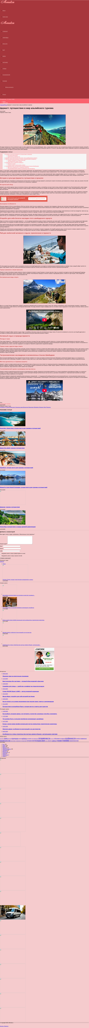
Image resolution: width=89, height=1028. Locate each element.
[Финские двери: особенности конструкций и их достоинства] (10, 631)
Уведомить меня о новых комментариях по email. (13, 553)
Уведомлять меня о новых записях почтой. (12, 555)
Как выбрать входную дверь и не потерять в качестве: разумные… (19, 595)
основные (62, 738)
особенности (70, 738)
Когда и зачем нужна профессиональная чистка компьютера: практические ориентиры (23, 620)
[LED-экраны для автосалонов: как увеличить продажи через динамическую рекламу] (12, 1021)
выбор (20, 738)
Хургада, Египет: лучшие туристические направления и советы (18, 579)
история (29, 738)
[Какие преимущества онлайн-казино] (12, 860)
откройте (78, 738)
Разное (5, 81)
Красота (5, 43)
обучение (57, 738)
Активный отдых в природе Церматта (14, 162)
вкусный (9, 738)
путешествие (3, 403)
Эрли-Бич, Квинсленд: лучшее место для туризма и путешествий (20, 428)
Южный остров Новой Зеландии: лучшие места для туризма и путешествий (23, 487)
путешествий (31, 740)
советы (54, 740)
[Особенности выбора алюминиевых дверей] (12, 904)
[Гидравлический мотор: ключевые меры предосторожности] (12, 933)
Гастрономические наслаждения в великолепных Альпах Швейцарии (22, 166)
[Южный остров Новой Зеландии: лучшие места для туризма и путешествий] (12, 484)
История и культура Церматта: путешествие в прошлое (18, 154)
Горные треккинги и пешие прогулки (16, 160)
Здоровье (5, 37)
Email (1, 548)
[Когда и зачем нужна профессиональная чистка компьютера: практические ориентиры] (10, 619)
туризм (59, 740)
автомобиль (2, 738)
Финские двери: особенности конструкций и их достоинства (17, 632)
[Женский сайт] (7, 3)
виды (6, 738)
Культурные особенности (14, 156)
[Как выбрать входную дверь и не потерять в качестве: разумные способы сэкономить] (10, 594)
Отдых (4, 68)
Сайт (1, 551)
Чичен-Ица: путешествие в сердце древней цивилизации (18, 526)
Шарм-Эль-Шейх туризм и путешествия (12, 448)
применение (18, 740)
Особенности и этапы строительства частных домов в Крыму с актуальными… (22, 644)
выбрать (24, 738)
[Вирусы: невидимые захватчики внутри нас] (12, 1007)
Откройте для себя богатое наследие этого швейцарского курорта (21, 157)
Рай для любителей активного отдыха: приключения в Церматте (20, 159)
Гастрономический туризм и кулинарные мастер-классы (21, 168)
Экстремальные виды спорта (15, 161)
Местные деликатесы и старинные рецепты (18, 167)
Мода (4, 56)
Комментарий (3, 543)
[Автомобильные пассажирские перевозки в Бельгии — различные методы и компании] (12, 919)
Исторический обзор (13, 155)
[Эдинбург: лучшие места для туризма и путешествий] (12, 465)
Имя (1, 546)
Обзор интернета (9, 87)
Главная (2, 105)
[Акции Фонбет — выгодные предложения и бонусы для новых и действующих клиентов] (12, 992)
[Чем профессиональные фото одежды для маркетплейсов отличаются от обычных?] (12, 948)
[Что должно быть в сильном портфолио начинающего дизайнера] (10, 606)
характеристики (74, 740)
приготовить (13, 740)
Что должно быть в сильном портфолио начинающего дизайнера (18, 607)
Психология (6, 74)
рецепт (49, 740)
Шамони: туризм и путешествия (10, 507)
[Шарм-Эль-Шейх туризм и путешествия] (12, 445)
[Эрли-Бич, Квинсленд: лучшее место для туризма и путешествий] (12, 425)
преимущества (5, 740)
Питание (5, 62)
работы (46, 740)
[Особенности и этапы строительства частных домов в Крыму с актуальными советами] (10, 643)
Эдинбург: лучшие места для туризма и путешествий (16, 467)
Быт (4, 50)
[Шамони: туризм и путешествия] (12, 504)
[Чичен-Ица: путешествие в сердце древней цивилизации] (12, 524)
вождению (15, 738)
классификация (34, 738)
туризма (8, 403)
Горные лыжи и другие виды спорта (16, 165)
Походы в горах (11, 163)
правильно (83, 738)
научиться (52, 738)
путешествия (40, 740)
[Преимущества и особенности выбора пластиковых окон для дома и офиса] (12, 890)
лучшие (41, 738)
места (47, 738)
